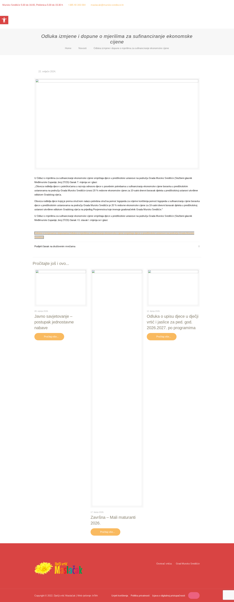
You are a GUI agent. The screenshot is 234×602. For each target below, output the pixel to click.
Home (68, 48)
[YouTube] (230, 5)
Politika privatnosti (140, 595)
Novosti (82, 48)
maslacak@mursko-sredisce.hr (107, 5)
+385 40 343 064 (76, 5)
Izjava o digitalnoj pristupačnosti (168, 595)
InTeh (95, 595)
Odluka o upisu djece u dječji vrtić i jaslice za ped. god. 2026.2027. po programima (173, 322)
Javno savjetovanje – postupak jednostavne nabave (54, 322)
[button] (4, 20)
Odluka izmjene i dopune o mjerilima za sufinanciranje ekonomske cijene (131, 48)
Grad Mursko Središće (188, 563)
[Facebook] (225, 5)
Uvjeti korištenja (119, 595)
